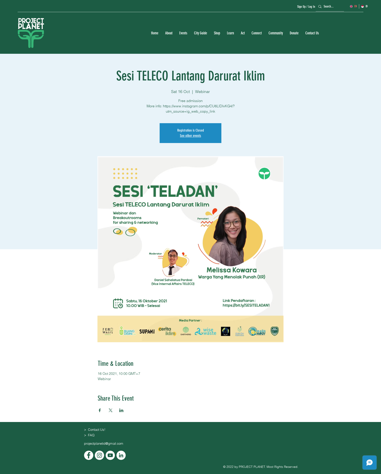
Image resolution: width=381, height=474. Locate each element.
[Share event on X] (110, 410)
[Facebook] (88, 455)
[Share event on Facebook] (100, 410)
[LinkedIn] (121, 455)
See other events (190, 136)
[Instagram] (99, 455)
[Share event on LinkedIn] (121, 410)
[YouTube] (110, 455)
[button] (169, 33)
